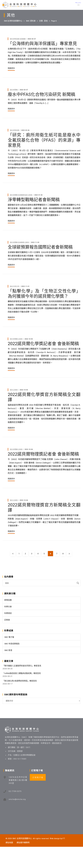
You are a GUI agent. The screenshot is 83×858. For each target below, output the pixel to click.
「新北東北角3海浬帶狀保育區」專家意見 (20, 681)
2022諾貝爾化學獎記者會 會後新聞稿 (43, 343)
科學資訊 (8, 613)
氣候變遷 (22, 39)
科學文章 (16, 286)
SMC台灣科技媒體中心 (13, 21)
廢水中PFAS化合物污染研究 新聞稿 (41, 94)
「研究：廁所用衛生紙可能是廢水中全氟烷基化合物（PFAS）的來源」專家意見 (44, 140)
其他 (11, 39)
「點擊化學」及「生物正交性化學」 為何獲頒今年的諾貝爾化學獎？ (44, 294)
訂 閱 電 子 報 (38, 777)
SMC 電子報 (9, 637)
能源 (25, 195)
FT (64, 838)
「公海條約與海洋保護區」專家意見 (42, 43)
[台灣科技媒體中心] (19, 5)
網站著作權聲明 (23, 842)
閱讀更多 (11, 68)
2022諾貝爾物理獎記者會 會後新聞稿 (43, 454)
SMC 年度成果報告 (12, 644)
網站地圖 (9, 842)
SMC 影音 (8, 650)
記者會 (30, 195)
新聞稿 (15, 90)
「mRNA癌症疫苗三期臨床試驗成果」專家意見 (22, 673)
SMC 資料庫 (31, 21)
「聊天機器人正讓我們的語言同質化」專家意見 (22, 666)
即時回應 (16, 39)
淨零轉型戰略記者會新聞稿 (34, 199)
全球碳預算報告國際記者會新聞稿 (40, 247)
